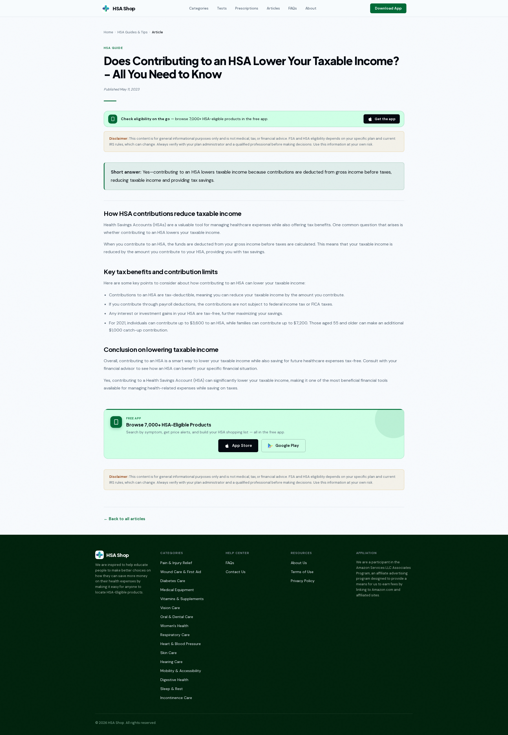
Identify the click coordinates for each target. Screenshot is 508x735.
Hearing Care (171, 661)
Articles (273, 8)
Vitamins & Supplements (182, 598)
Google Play (287, 445)
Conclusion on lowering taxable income (161, 349)
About (310, 8)
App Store (242, 445)
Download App (388, 8)
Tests (222, 8)
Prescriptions (246, 8)
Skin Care (168, 652)
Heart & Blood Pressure (180, 643)
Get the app (385, 119)
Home (108, 32)
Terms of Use (302, 571)
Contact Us (236, 571)
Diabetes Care (172, 580)
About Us (299, 562)
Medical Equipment (177, 589)
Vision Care (170, 607)
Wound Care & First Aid (180, 571)
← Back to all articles (124, 518)
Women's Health (174, 625)
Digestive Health (174, 679)
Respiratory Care (175, 634)
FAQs (292, 8)
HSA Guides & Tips (132, 32)
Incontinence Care (176, 697)
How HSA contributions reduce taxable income (173, 213)
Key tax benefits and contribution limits (161, 271)
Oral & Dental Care (176, 616)
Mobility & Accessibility (180, 670)
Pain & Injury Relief (176, 562)
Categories (198, 8)
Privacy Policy (303, 580)
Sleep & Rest (171, 688)
